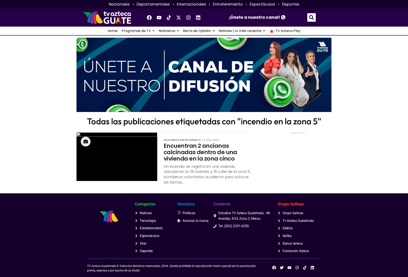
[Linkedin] (198, 17)
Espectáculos (262, 4)
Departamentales (153, 4)
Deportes (290, 4)
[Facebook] (149, 17)
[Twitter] (282, 267)
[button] (311, 17)
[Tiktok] (169, 17)
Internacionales (191, 4)
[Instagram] (188, 17)
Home (113, 31)
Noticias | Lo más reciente (240, 31)
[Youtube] (159, 17)
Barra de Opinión (197, 31)
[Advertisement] (298, 161)
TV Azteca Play (287, 31)
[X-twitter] (179, 17)
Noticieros (167, 31)
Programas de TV (136, 31)
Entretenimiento (228, 4)
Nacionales (119, 4)
